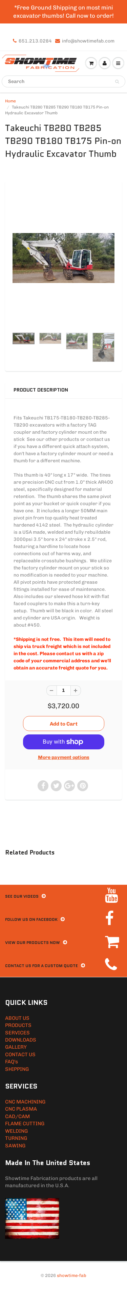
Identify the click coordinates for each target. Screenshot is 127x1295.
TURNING (16, 1138)
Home (10, 101)
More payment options (63, 757)
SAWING (15, 1146)
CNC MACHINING (25, 1102)
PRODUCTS (18, 1025)
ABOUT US (17, 1018)
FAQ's (11, 1062)
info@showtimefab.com (88, 41)
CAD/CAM (17, 1116)
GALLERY (16, 1047)
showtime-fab (71, 1275)
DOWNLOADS (20, 1040)
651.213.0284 (35, 41)
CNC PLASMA (21, 1109)
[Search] (117, 81)
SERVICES (17, 1033)
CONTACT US (20, 1054)
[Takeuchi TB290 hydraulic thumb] (63, 258)
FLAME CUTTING (24, 1123)
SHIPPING (17, 1069)
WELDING (16, 1131)
